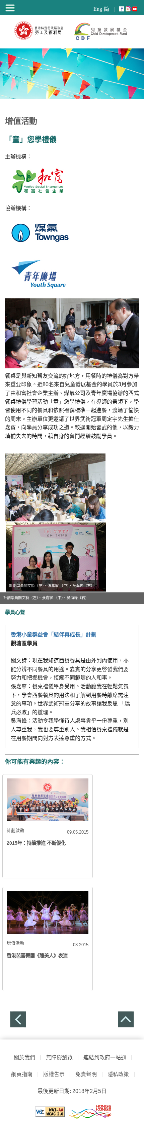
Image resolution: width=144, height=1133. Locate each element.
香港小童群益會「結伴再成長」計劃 (53, 634)
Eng (97, 9)
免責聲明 (86, 1074)
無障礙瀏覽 (59, 1057)
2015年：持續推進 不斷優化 (36, 843)
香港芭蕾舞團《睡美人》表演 (37, 955)
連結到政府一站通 (103, 1057)
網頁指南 (21, 1074)
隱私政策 (118, 1074)
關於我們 (24, 1057)
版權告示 (54, 1074)
